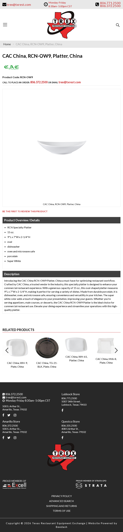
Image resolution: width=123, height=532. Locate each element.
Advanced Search (61, 500)
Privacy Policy (61, 495)
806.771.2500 (69, 398)
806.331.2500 (69, 425)
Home (7, 44)
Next (116, 350)
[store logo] (61, 25)
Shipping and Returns (61, 505)
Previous (7, 350)
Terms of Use (61, 510)
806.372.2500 (39, 82)
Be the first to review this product (25, 211)
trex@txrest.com (69, 82)
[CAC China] (12, 71)
